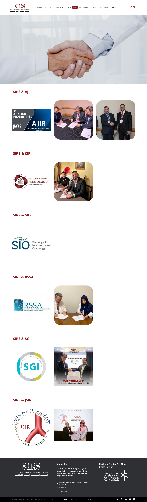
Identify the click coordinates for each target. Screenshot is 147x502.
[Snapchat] (130, 499)
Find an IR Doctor (66, 7)
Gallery (90, 499)
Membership (93, 7)
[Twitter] (117, 499)
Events (82, 499)
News (98, 499)
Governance (48, 7)
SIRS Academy (57, 7)
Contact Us (114, 7)
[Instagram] (121, 499)
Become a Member (84, 7)
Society (74, 7)
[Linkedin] (134, 499)
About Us (74, 499)
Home (33, 7)
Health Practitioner (103, 7)
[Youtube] (126, 499)
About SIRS (39, 7)
